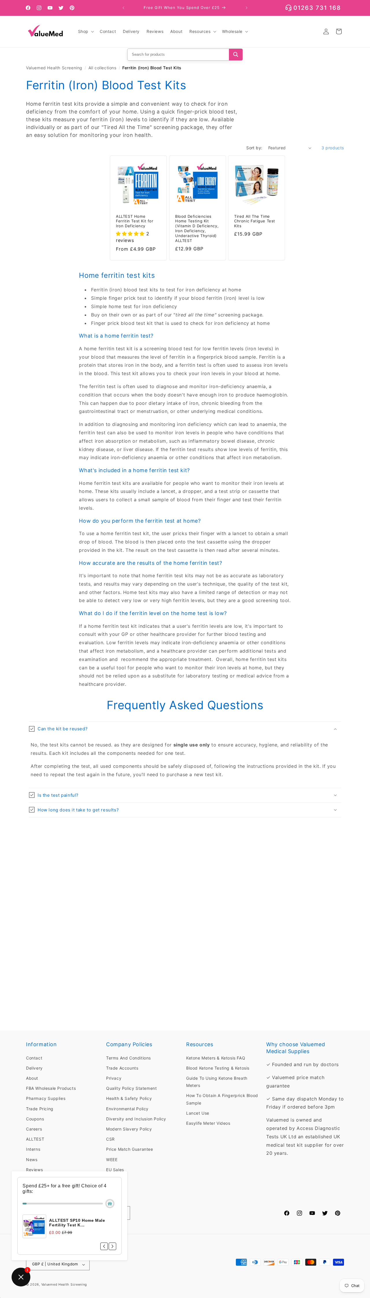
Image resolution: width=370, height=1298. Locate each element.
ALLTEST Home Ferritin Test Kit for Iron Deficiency (134, 221)
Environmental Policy (127, 1108)
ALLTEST (35, 1139)
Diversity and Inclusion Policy (136, 1118)
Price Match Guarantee (129, 1149)
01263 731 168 (317, 7)
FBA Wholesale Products (51, 1088)
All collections (102, 67)
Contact (34, 1057)
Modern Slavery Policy (129, 1128)
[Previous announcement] (123, 7)
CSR (110, 1139)
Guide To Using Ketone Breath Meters (216, 1082)
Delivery (34, 1067)
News (31, 1159)
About (32, 1078)
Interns (33, 1149)
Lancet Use (197, 1112)
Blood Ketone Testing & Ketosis (217, 1067)
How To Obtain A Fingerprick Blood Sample (222, 1099)
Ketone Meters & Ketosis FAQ (215, 1057)
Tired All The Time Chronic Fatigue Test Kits (254, 221)
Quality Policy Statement (131, 1088)
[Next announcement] (246, 7)
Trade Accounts (122, 1067)
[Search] (236, 54)
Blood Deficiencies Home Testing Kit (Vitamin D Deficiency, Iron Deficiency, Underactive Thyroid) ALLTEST (197, 228)
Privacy (113, 1078)
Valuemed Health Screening (54, 67)
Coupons (35, 1118)
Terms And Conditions (128, 1057)
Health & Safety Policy (129, 1098)
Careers (34, 1128)
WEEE (111, 1159)
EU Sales (115, 1169)
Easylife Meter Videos (208, 1123)
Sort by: (254, 147)
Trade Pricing (39, 1108)
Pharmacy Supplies (45, 1098)
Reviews (34, 1169)
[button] (85, 31)
